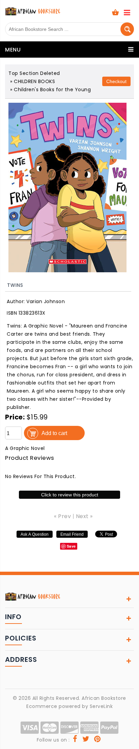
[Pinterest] (97, 739)
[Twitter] (86, 739)
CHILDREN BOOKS (34, 81)
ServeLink (101, 706)
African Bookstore (104, 698)
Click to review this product (69, 494)
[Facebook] (75, 739)
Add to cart (54, 433)
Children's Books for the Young (52, 89)
